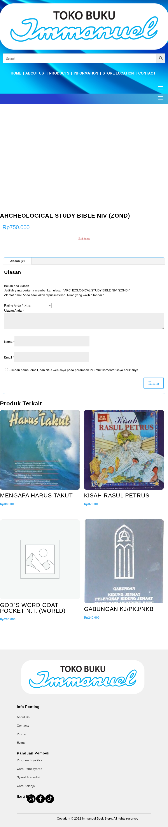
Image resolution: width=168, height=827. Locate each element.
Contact (147, 73)
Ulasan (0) (17, 261)
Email (9, 357)
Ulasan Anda (14, 310)
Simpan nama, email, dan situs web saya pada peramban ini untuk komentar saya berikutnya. (74, 370)
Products (59, 73)
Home (16, 73)
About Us (35, 73)
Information (86, 73)
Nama (9, 341)
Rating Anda (13, 305)
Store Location (118, 73)
